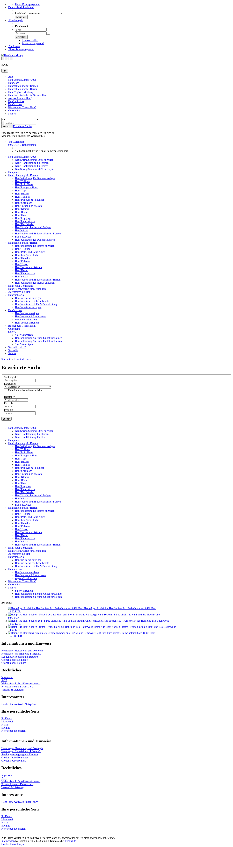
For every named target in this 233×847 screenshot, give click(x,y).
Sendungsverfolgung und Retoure (19, 656)
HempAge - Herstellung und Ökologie (22, 650)
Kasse (4, 724)
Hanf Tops (20, 190)
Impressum (7, 677)
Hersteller (9, 396)
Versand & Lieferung (12, 689)
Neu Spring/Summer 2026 (22, 79)
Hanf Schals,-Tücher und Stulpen (33, 227)
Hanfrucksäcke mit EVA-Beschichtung (36, 304)
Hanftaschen (15, 104)
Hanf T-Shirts (22, 181)
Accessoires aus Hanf (19, 98)
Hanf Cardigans (23, 202)
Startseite (13, 347)
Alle (10, 76)
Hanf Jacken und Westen (28, 205)
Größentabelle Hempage (14, 659)
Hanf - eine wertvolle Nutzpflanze (19, 704)
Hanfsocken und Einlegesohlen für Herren (38, 279)
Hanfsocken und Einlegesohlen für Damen (38, 233)
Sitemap (5, 727)
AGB (4, 680)
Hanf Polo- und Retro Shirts (30, 251)
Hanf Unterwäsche (25, 221)
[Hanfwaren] (12, 55)
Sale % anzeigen (24, 334)
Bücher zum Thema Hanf (22, 107)
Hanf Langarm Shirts (26, 187)
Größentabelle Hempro (13, 662)
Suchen (6, 419)
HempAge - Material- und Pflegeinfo (21, 653)
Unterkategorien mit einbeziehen (25, 390)
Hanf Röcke (21, 212)
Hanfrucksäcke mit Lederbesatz (32, 301)
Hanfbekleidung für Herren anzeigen (35, 245)
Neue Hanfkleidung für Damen (32, 162)
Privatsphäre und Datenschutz (17, 686)
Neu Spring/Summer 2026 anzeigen (34, 159)
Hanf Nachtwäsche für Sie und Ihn (27, 95)
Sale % (12, 113)
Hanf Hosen (21, 215)
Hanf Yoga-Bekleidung (20, 92)
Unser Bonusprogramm (27, 4)
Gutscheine (14, 110)
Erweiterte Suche (22, 126)
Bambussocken (23, 236)
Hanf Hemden (22, 258)
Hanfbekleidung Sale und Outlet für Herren (38, 341)
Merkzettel (14, 46)
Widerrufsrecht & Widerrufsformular (20, 683)
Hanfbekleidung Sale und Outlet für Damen (38, 337)
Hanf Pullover (22, 261)
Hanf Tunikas (22, 196)
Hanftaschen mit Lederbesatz (30, 316)
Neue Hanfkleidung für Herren (31, 165)
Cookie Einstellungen (13, 844)
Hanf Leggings (23, 218)
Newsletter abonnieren (13, 730)
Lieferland (20, 13)
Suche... (7, 126)
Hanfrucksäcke (16, 101)
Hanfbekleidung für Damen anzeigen (35, 178)
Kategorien (10, 383)
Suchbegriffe (11, 377)
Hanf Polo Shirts (24, 184)
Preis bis (8, 409)
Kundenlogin (15, 20)
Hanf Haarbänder (24, 224)
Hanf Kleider (22, 208)
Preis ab (8, 403)
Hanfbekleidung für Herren (23, 89)
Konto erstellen (30, 40)
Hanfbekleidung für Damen (23, 85)
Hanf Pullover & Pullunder (29, 199)
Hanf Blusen (22, 193)
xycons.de (70, 840)
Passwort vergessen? (33, 43)
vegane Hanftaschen (26, 319)
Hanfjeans (13, 82)
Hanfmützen (21, 230)
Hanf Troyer (21, 264)
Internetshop (8, 840)
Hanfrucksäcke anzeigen (28, 298)
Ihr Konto (6, 718)
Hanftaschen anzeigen (27, 313)
